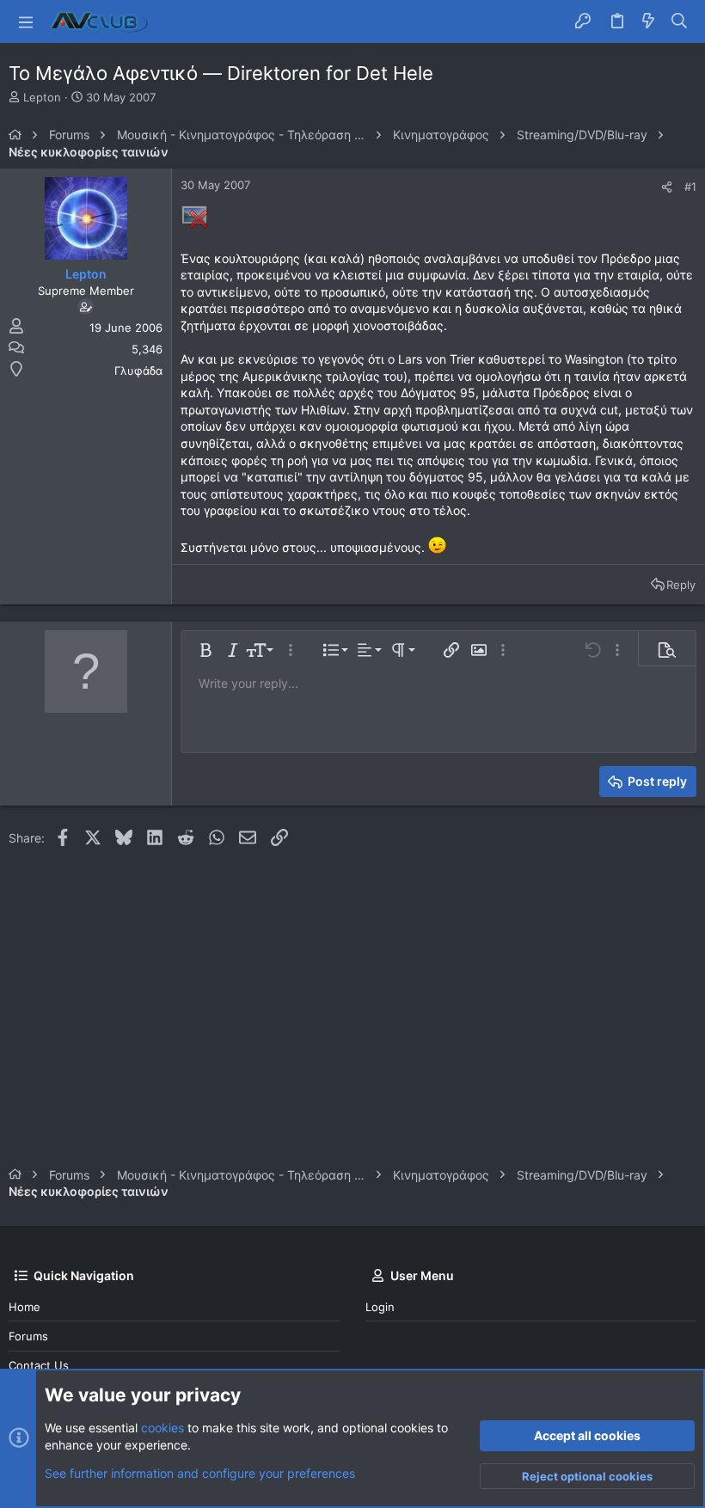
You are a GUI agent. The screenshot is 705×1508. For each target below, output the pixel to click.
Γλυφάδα (138, 370)
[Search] (679, 21)
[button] (26, 21)
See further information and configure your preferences (200, 1473)
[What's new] (648, 21)
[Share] (666, 187)
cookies (162, 1427)
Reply (681, 585)
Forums (28, 1336)
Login (380, 1307)
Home (24, 1307)
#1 (690, 186)
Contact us (39, 1365)
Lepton (42, 97)
